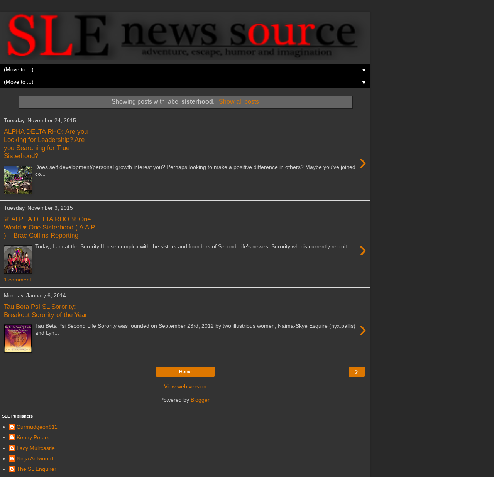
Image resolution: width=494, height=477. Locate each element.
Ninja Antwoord (35, 458)
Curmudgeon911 (37, 427)
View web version (185, 386)
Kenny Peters (33, 437)
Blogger (200, 400)
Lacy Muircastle (36, 448)
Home (185, 371)
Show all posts (239, 101)
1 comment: (18, 279)
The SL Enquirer (36, 469)
